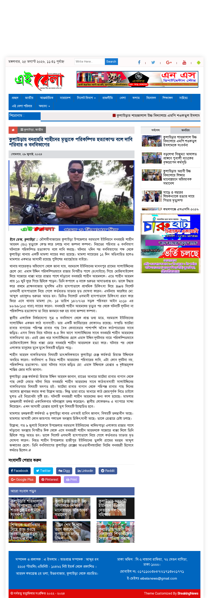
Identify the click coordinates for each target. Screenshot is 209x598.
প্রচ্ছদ (15, 98)
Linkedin (87, 471)
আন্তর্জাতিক (46, 98)
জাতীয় (29, 98)
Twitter (45, 471)
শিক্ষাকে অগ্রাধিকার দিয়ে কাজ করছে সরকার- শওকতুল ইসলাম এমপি (25, 531)
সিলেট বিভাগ (85, 98)
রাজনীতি (107, 98)
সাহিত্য (183, 98)
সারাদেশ (65, 98)
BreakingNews (188, 593)
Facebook (20, 471)
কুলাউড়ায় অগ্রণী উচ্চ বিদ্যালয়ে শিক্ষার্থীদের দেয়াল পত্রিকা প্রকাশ (115, 534)
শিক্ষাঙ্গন (168, 98)
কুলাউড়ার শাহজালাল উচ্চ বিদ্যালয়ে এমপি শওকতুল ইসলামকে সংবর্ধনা (27, 508)
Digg (66, 471)
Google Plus (24, 480)
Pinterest (51, 480)
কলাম (136, 98)
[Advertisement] (104, 28)
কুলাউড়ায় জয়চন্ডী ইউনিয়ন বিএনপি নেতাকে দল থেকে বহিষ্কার (113, 508)
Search (111, 61)
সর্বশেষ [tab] (155, 130)
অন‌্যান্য (43, 106)
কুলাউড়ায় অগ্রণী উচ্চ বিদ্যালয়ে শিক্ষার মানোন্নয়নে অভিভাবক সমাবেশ (71, 508)
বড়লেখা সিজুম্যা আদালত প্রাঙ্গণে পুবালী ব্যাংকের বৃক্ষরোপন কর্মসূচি (180, 158)
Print (73, 480)
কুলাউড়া (29, 129)
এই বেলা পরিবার (22, 106)
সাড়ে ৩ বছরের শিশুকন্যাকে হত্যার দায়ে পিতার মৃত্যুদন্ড (179, 196)
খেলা (123, 98)
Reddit (109, 471)
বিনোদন (151, 98)
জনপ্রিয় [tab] (185, 130)
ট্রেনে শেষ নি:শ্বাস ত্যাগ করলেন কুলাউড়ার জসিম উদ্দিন (68, 531)
